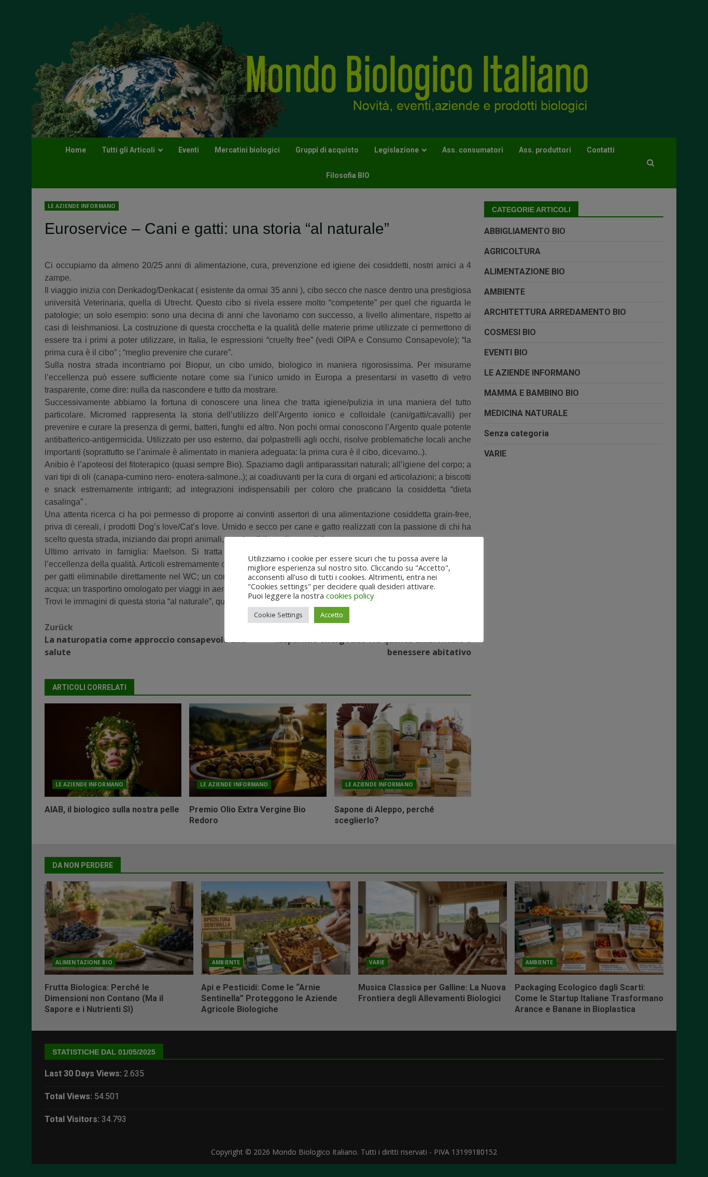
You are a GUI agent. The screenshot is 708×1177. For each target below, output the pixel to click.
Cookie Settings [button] (278, 614)
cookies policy (350, 595)
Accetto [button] (331, 614)
